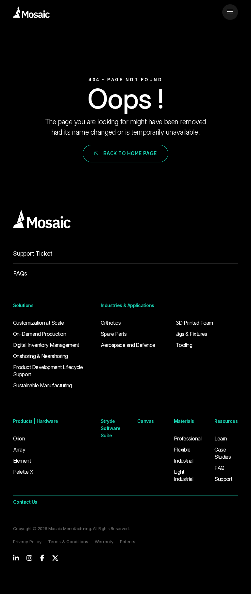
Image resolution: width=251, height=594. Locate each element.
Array (19, 449)
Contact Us (25, 502)
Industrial (183, 460)
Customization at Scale (38, 322)
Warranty (104, 541)
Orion (19, 438)
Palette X (23, 471)
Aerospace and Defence (128, 345)
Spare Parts (113, 334)
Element (22, 460)
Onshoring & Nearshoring (40, 356)
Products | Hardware (35, 421)
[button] (230, 12)
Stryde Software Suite (111, 428)
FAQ (219, 468)
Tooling (184, 345)
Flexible (182, 449)
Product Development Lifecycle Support (48, 371)
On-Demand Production (39, 334)
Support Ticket (32, 253)
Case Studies (222, 453)
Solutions (23, 305)
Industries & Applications (127, 305)
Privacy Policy (27, 541)
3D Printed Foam (194, 322)
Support (223, 479)
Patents (127, 541)
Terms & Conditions (68, 541)
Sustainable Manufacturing (42, 385)
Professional (188, 438)
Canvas (145, 421)
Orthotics (111, 322)
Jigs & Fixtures (191, 334)
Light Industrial (183, 475)
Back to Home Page (130, 153)
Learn (220, 438)
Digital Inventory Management (46, 345)
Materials (184, 421)
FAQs (20, 273)
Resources (226, 421)
